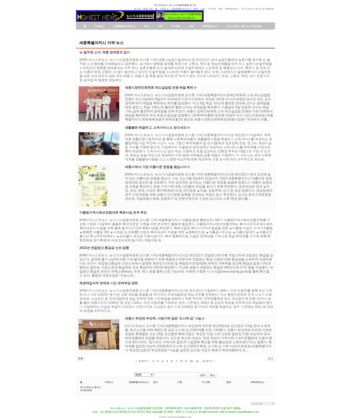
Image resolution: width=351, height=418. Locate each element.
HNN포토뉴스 (257, 382)
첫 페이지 (143, 361)
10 (191, 361)
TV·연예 (206, 382)
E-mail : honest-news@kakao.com (175, 417)
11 (197, 361)
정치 (155, 382)
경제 (228, 382)
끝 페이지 (208, 361)
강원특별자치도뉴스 (139, 382)
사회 (180, 382)
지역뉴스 (108, 382)
